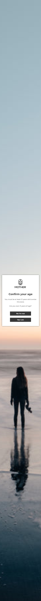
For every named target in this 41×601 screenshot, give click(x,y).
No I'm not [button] (20, 314)
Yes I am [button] (20, 320)
